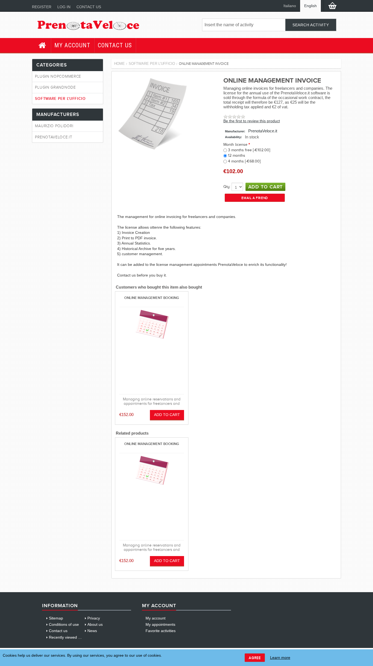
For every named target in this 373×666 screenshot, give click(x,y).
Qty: (226, 187)
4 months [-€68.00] (244, 161)
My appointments (160, 624)
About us (95, 624)
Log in (63, 7)
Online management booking (151, 298)
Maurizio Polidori (54, 126)
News (92, 631)
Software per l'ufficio (60, 98)
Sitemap (56, 618)
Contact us (88, 7)
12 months (236, 155)
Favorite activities (161, 631)
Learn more (280, 658)
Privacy (93, 618)
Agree (254, 658)
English (310, 6)
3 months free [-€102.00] (249, 150)
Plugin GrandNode (55, 87)
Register (41, 7)
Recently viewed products (71, 637)
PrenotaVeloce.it (262, 131)
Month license (235, 144)
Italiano (289, 6)
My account (72, 45)
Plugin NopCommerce (58, 76)
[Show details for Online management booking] (151, 324)
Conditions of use (64, 624)
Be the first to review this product (251, 121)
